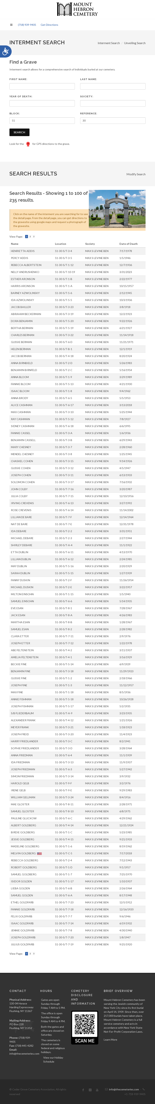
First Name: (18, 79)
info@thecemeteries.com (24, 1053)
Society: (86, 96)
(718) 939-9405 (27, 24)
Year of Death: (21, 96)
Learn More (110, 1039)
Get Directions (49, 24)
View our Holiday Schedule (53, 1059)
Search (19, 132)
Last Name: (88, 79)
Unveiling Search (135, 43)
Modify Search (136, 174)
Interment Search (109, 43)
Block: (14, 113)
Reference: (88, 113)
